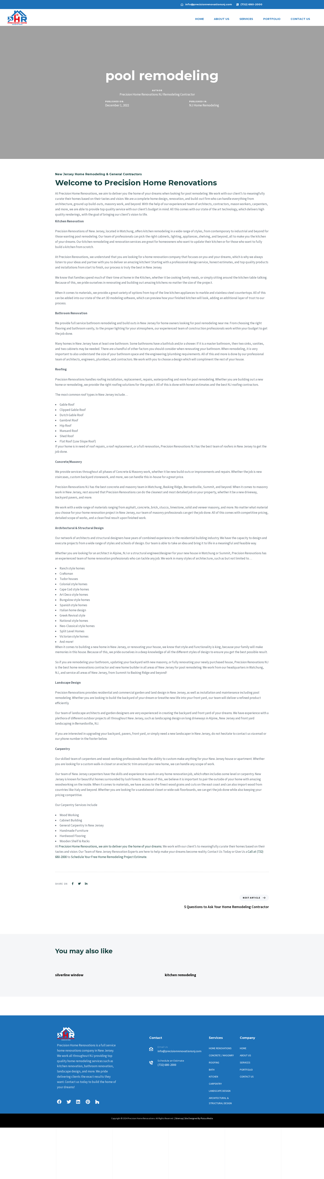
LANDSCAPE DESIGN (219, 1091)
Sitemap (179, 1118)
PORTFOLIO (271, 19)
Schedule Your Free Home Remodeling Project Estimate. (109, 857)
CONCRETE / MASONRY (221, 1055)
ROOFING (214, 1062)
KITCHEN (213, 1076)
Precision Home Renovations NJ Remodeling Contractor (157, 94)
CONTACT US (300, 19)
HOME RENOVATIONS (220, 1048)
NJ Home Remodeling (204, 105)
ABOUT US (221, 19)
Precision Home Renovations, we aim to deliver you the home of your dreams (110, 846)
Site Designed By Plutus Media (198, 1118)
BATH (211, 1069)
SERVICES (246, 19)
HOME (199, 19)
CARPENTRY (215, 1083)
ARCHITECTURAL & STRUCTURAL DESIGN (220, 1100)
